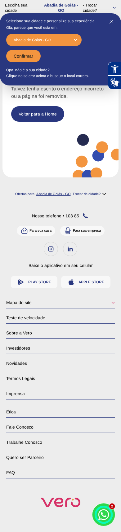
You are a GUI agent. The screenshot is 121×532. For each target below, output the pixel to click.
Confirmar (23, 56)
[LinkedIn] (70, 249)
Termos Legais (20, 378)
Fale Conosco (20, 427)
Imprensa (15, 393)
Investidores (18, 348)
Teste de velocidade (25, 317)
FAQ (10, 472)
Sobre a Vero (19, 332)
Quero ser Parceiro (25, 457)
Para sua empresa (87, 230)
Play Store (39, 282)
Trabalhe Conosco (24, 442)
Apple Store (91, 282)
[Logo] (60, 502)
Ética (11, 411)
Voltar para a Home (38, 113)
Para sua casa (40, 230)
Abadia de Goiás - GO (61, 8)
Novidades (16, 363)
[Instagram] (51, 249)
